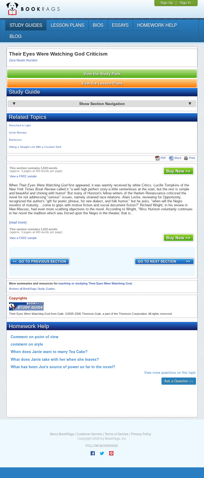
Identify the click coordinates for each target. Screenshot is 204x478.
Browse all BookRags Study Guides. (32, 288)
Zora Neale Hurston (23, 60)
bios (98, 25)
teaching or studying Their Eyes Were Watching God (95, 283)
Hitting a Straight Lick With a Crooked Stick (35, 146)
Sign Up (166, 2)
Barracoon (15, 139)
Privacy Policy (141, 433)
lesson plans (67, 25)
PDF (163, 158)
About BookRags (62, 433)
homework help (157, 25)
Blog (16, 36)
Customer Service (89, 433)
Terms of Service (117, 433)
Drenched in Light (20, 125)
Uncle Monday (18, 132)
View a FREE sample (23, 176)
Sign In (185, 2)
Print (192, 158)
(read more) (18, 222)
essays (120, 25)
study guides (26, 25)
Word (177, 158)
